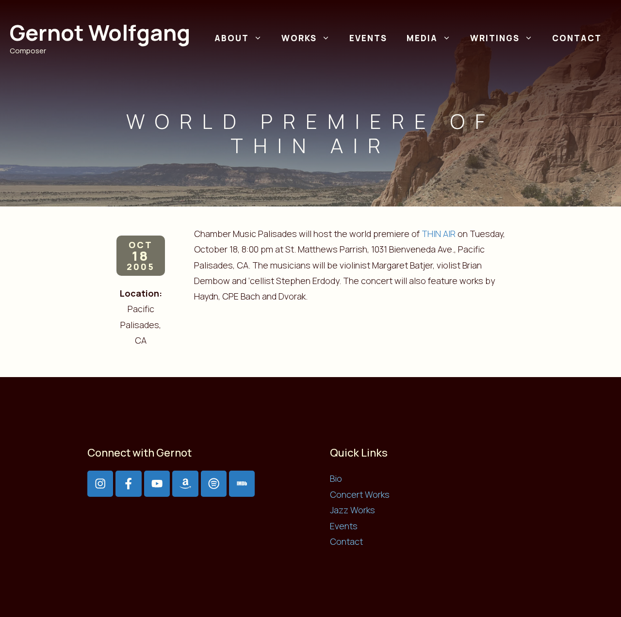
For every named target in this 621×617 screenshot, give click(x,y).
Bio (336, 478)
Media (422, 38)
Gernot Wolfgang (100, 32)
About (231, 38)
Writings (495, 38)
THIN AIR (439, 233)
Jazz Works (352, 510)
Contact (577, 38)
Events (368, 38)
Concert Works (360, 494)
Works (299, 38)
